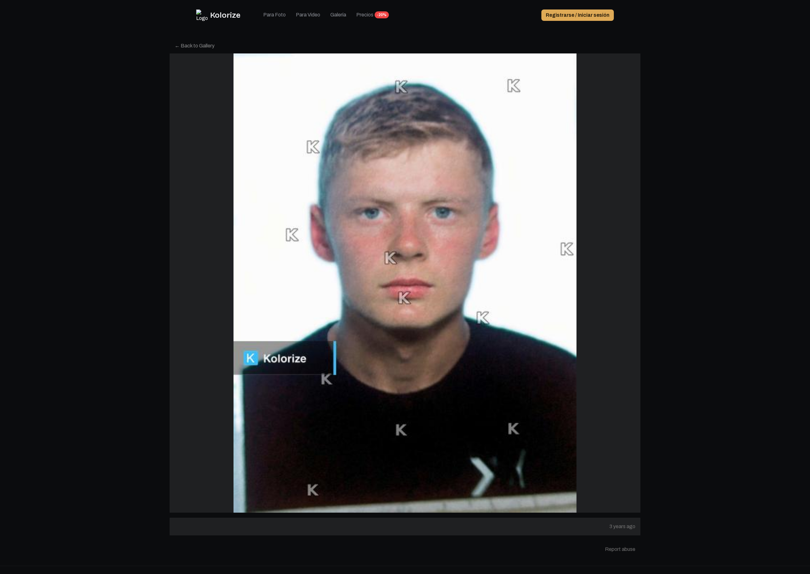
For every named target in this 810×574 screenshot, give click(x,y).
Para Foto (274, 14)
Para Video (308, 14)
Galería (338, 14)
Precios (364, 14)
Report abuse (620, 549)
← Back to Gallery (195, 45)
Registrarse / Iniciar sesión (577, 15)
